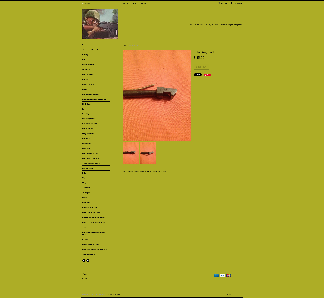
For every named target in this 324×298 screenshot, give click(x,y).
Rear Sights (86, 143)
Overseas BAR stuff (89, 207)
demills (84, 197)
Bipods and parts (88, 84)
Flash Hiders (86, 104)
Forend (84, 109)
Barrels (85, 79)
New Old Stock (87, 168)
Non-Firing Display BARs (91, 212)
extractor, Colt (134, 45)
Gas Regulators (88, 128)
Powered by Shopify (113, 294)
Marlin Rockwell (88, 64)
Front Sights (86, 114)
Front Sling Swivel (88, 119)
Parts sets (86, 202)
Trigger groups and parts (91, 163)
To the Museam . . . (88, 254)
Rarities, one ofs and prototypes (93, 217)
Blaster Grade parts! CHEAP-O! (93, 222)
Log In (134, 3)
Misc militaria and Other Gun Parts (94, 249)
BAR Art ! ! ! (86, 239)
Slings (84, 183)
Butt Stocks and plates (90, 94)
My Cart (225, 3)
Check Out (238, 3)
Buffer (84, 89)
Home (84, 45)
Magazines (86, 178)
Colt (83, 59)
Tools (84, 227)
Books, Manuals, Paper (90, 244)
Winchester (86, 69)
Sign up (143, 3)
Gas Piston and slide (89, 124)
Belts (84, 173)
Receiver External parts (90, 153)
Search (125, 3)
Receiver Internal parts (90, 158)
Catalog (85, 55)
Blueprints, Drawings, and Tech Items (93, 233)
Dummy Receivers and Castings (94, 99)
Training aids (86, 193)
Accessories (87, 188)
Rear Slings (86, 148)
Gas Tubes (86, 138)
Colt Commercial (88, 74)
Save (208, 75)
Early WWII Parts (88, 133)
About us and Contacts (90, 50)
